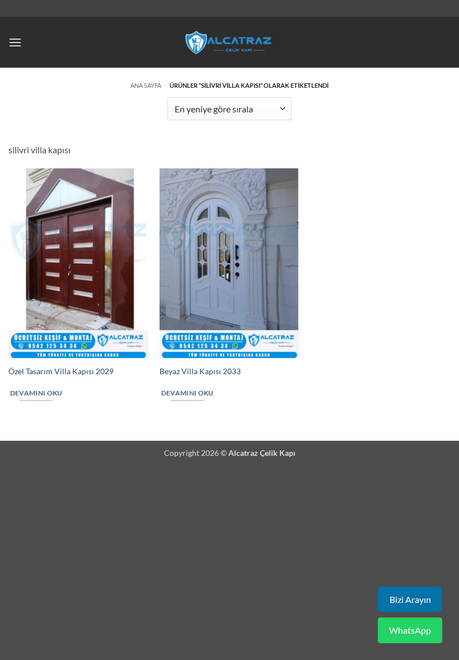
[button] (15, 42)
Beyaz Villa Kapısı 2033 (200, 371)
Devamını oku (36, 393)
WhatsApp (410, 630)
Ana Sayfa (145, 85)
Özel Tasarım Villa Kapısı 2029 (61, 371)
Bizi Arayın (410, 599)
